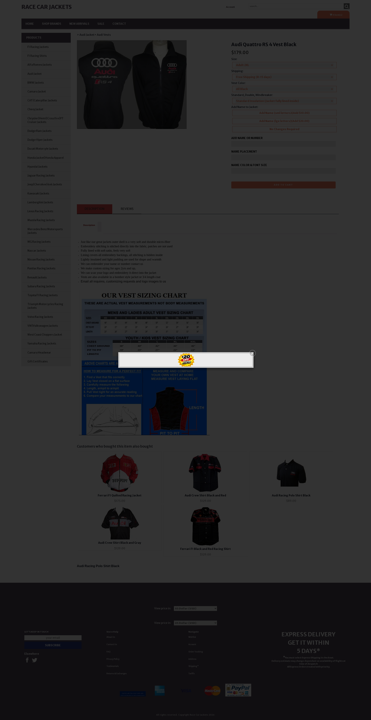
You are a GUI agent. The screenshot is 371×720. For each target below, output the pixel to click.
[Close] (252, 353)
